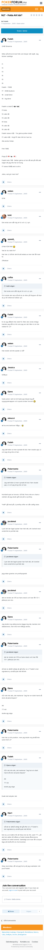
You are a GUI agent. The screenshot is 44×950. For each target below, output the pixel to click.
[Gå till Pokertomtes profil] (4, 470)
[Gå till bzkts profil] (4, 216)
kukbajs (13, 932)
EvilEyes (9, 934)
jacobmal (12, 521)
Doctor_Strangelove (19, 934)
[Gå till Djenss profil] (4, 393)
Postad (17, 41)
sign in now (13, 890)
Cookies (35, 942)
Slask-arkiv (20, 23)
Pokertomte (13, 469)
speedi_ (11, 239)
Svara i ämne (22, 31)
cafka (10, 277)
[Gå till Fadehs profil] (4, 40)
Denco (36, 932)
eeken (10, 191)
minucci (11, 418)
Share (11, 911)
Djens (10, 391)
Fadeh (5, 21)
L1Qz (3, 934)
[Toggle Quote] (5, 286)
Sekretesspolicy (12, 942)
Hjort (10, 813)
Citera (9, 182)
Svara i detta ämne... (13, 899)
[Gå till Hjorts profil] (4, 814)
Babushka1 (5, 932)
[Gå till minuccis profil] (4, 419)
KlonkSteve (29, 932)
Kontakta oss (25, 942)
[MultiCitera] (3, 182)
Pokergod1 (20, 932)
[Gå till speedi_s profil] (4, 240)
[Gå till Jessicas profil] (4, 369)
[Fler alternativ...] (40, 40)
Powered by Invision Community (22, 946)
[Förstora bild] (15, 106)
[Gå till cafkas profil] (4, 279)
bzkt (10, 215)
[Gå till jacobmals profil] (4, 523)
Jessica (11, 367)
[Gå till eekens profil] (4, 192)
